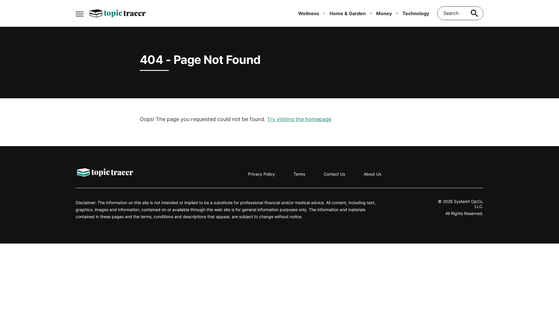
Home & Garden (348, 13)
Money (384, 13)
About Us (372, 174)
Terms (299, 174)
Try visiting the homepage (299, 119)
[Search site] (474, 13)
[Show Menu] (80, 12)
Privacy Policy (261, 174)
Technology (415, 13)
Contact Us (334, 174)
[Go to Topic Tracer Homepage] (117, 13)
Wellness (308, 13)
